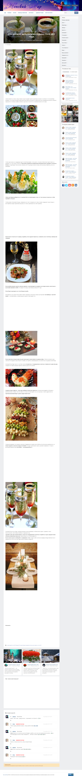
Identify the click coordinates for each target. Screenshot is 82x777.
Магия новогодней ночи (52, 664)
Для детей (64, 62)
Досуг (63, 22)
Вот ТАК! (36, 725)
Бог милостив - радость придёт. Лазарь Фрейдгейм (70, 171)
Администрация (39, 12)
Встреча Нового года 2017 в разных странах (14, 664)
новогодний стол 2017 (11, 645)
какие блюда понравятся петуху (26, 645)
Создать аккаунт (66, 5)
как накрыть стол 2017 (37, 645)
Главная (9, 12)
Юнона (63, 121)
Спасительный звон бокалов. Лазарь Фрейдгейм (71, 138)
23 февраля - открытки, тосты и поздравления (71, 76)
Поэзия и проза (65, 37)
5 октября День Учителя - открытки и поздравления (70, 93)
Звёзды (63, 27)
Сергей (63, 115)
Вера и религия (65, 52)
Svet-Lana (74, 121)
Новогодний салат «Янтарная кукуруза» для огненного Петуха (33, 664)
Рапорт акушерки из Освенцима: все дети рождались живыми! (69, 81)
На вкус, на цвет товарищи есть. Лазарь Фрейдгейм (70, 128)
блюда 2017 (18, 645)
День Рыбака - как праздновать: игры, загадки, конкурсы (70, 87)
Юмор (63, 50)
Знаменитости (65, 55)
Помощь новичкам (22, 12)
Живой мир (64, 25)
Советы (63, 45)
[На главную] (10, 5)
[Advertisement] (31, 145)
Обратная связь (48, 12)
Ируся (68, 115)
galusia (14, 716)
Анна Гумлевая (69, 111)
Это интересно (65, 47)
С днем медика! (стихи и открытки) (70, 99)
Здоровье (64, 60)
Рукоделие (64, 40)
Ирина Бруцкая (74, 111)
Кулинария (64, 32)
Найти (76, 12)
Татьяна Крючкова (75, 116)
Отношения (64, 35)
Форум (14, 12)
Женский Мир (5, 774)
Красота (63, 30)
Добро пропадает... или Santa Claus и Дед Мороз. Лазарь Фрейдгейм (71, 159)
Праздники (64, 57)
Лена (14, 724)
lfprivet (66, 134)
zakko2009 (69, 121)
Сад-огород (64, 42)
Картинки (31, 12)
